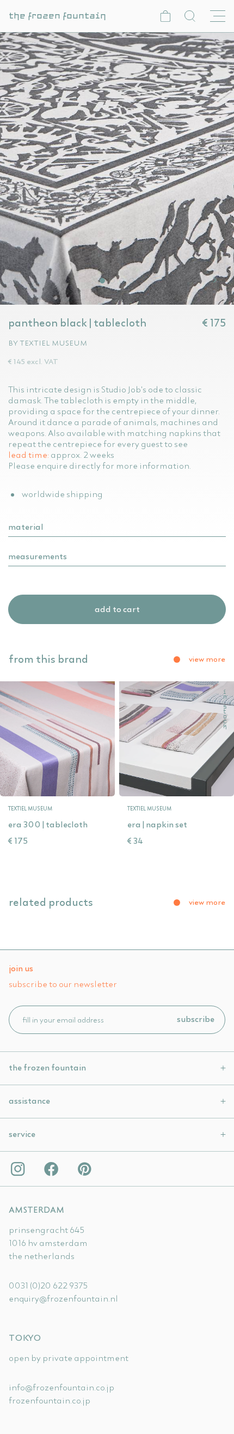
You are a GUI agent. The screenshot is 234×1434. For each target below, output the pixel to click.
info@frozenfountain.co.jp (61, 1387)
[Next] (217, 280)
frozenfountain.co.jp (49, 1400)
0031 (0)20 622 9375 (48, 1285)
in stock (224, 709)
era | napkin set (157, 824)
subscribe (195, 1018)
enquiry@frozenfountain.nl (63, 1298)
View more (207, 659)
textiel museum (53, 343)
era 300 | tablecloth (48, 824)
